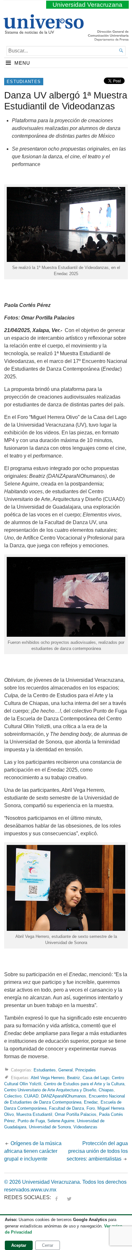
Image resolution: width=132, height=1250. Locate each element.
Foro (91, 1108)
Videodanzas (85, 1127)
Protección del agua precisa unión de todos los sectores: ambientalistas (97, 1151)
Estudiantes (24, 81)
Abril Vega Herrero (47, 1077)
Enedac (91, 1102)
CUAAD (31, 1096)
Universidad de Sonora (50, 1127)
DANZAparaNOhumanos (63, 1096)
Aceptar (18, 1245)
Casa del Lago (96, 1077)
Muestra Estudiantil (34, 1114)
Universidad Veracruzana (87, 4)
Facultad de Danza (66, 1108)
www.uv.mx (43, 1189)
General (65, 1069)
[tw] (69, 1197)
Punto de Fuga (31, 1120)
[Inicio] (43, 31)
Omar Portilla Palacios (75, 1114)
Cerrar (47, 1245)
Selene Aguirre (60, 1120)
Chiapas (106, 1090)
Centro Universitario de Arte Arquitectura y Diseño (50, 1090)
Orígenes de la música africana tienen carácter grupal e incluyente (33, 1151)
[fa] (56, 1197)
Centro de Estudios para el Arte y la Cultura (84, 1083)
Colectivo (12, 1096)
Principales (85, 1069)
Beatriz (73, 1077)
